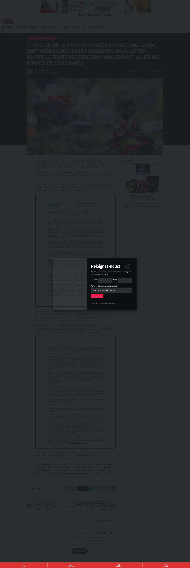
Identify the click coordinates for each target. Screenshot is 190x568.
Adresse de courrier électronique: (104, 286)
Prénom (94, 279)
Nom (115, 279)
